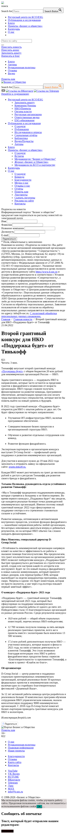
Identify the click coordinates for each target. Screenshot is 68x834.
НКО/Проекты (23, 108)
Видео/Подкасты (24, 141)
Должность (7, 231)
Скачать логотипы (25, 197)
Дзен (10, 785)
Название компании (12, 228)
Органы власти (23, 111)
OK (39, 806)
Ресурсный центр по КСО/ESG (25, 17)
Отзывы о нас (22, 185)
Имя (3, 221)
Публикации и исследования (24, 20)
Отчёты (19, 188)
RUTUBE (13, 776)
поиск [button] (4, 6)
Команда (19, 176)
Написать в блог (10, 56)
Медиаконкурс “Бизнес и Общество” (35, 159)
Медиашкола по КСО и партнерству (35, 165)
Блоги (11, 23)
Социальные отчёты (26, 135)
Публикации (22, 129)
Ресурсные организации (28, 114)
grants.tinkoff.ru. (17, 466)
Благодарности (23, 179)
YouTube (12, 770)
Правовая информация (21, 747)
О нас (11, 32)
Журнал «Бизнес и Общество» (32, 162)
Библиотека (21, 138)
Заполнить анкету (11, 53)
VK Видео (14, 773)
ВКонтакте (14, 779)
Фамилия (6, 224)
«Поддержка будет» (12, 371)
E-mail (4, 235)
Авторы (12, 64)
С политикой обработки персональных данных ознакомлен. (29, 315)
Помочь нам (8, 79)
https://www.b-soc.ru (46, 271)
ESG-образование (24, 120)
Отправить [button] (7, 831)
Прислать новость (11, 47)
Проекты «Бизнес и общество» (25, 26)
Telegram (13, 782)
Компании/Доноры (25, 105)
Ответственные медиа (27, 117)
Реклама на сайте (24, 200)
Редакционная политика (21, 67)
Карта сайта (14, 762)
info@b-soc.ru (15, 791)
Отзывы (12, 70)
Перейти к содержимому (15, 94)
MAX (11, 788)
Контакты (20, 203)
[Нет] (43, 807)
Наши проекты (16, 750)
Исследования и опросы (28, 132)
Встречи (19, 156)
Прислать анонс (10, 50)
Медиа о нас (21, 182)
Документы (21, 194)
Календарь (14, 29)
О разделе (20, 126)
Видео (11, 73)
